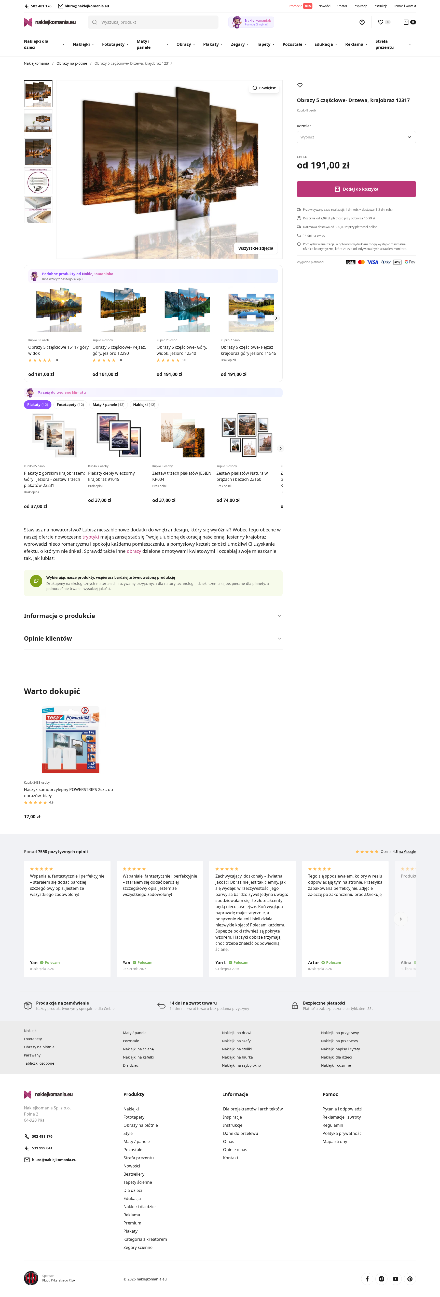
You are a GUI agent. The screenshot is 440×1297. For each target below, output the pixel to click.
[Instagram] (381, 1279)
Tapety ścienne (137, 1182)
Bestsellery (133, 1174)
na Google (407, 851)
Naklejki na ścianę (138, 1049)
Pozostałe (292, 44)
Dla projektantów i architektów (253, 1109)
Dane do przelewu (240, 1133)
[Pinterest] (410, 1279)
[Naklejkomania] (70, 1095)
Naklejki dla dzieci (36, 44)
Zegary (238, 44)
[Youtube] (396, 1279)
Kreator (342, 6)
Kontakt (230, 1158)
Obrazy (183, 44)
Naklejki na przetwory (339, 1040)
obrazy (134, 551)
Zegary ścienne (138, 1247)
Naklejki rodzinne (336, 1065)
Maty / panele (109, 404)
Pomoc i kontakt (405, 6)
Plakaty (211, 44)
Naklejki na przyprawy (340, 1032)
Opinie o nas (235, 1149)
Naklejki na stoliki (237, 1049)
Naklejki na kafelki (138, 1057)
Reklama (354, 44)
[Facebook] (367, 1279)
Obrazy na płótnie (39, 1047)
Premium (132, 1223)
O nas (228, 1141)
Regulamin (333, 1125)
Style (128, 1133)
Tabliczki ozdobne (39, 1063)
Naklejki (81, 44)
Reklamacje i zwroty (342, 1117)
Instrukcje (381, 6)
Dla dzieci (131, 1065)
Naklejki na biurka (237, 1057)
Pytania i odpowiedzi (342, 1109)
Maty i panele (143, 44)
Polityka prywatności (343, 1133)
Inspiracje (360, 6)
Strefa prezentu (385, 44)
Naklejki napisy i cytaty (340, 1049)
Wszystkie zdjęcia (255, 248)
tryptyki (90, 537)
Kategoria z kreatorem (145, 1239)
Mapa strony (335, 1141)
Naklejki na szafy (236, 1040)
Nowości (325, 6)
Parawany (32, 1055)
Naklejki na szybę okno (241, 1065)
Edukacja (323, 44)
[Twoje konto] (362, 22)
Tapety (263, 44)
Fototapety (113, 44)
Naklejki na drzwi (236, 1032)
